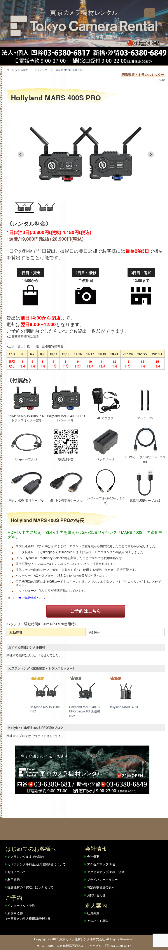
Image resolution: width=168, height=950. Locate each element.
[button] (24, 207)
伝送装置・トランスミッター (143, 74)
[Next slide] (151, 154)
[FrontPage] (82, 769)
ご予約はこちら (85, 610)
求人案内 (96, 905)
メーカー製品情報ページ (29, 597)
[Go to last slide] (21, 154)
